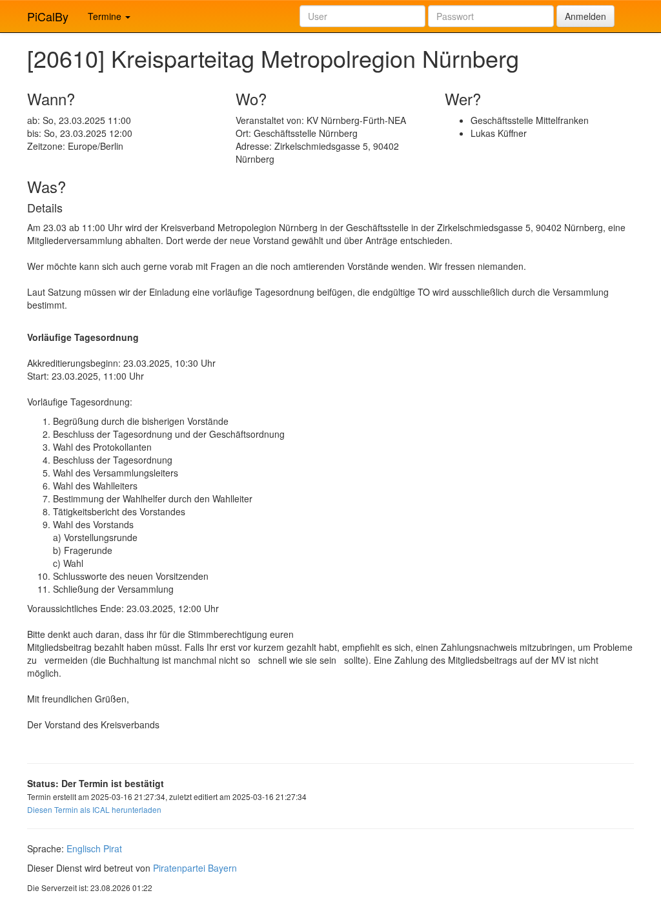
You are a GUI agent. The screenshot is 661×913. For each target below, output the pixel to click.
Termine (106, 16)
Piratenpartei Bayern (195, 867)
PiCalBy (47, 16)
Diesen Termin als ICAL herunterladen (94, 809)
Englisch (83, 848)
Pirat (112, 848)
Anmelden (585, 16)
